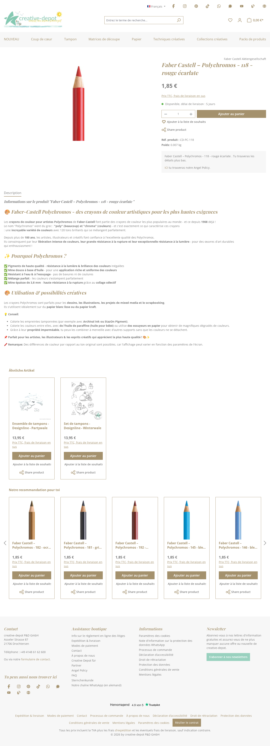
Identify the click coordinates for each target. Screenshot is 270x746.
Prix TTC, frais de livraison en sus (183, 96)
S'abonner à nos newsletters (228, 657)
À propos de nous (83, 655)
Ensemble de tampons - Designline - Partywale (30, 425)
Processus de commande (155, 650)
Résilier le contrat (186, 722)
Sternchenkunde (82, 680)
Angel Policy (79, 670)
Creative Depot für (84, 660)
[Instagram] (185, 7)
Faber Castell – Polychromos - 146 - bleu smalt (238, 545)
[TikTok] (207, 7)
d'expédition (123, 730)
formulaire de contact (35, 659)
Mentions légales (150, 674)
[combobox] (139, 20)
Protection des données (154, 664)
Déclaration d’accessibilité (156, 655)
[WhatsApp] (219, 7)
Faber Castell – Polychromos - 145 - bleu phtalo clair (186, 545)
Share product (176, 130)
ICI (166, 167)
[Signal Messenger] (230, 7)
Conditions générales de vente (159, 669)
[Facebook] (173, 7)
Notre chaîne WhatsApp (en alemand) (96, 685)
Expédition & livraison (86, 641)
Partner (76, 665)
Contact (77, 650)
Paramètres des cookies (154, 636)
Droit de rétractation (152, 660)
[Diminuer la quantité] (165, 114)
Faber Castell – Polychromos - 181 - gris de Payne (82, 545)
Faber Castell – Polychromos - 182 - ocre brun (31, 545)
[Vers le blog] (253, 7)
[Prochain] (265, 543)
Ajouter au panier (231, 114)
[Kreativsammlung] (264, 7)
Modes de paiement (85, 646)
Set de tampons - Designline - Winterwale (82, 425)
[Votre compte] (240, 20)
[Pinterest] (196, 7)
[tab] (12, 193)
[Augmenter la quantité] (191, 114)
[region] (79, 107)
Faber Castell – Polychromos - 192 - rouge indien (130, 545)
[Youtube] (242, 7)
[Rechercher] (178, 20)
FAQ (74, 675)
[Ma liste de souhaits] (230, 20)
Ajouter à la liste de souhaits (186, 122)
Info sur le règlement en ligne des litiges (98, 636)
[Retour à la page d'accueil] (33, 19)
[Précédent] (5, 543)
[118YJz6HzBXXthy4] (78, 103)
